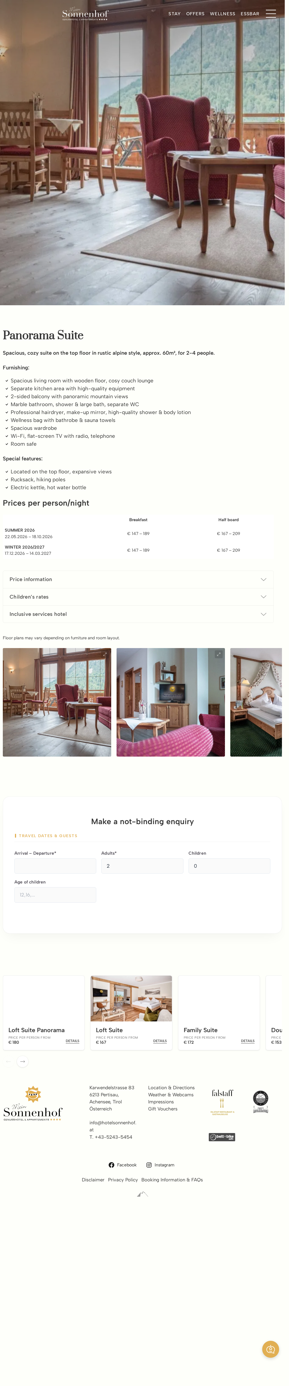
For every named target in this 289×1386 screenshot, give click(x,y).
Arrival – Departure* (35, 853)
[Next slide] (22, 1061)
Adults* (109, 853)
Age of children (30, 882)
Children (197, 853)
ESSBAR (250, 13)
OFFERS (195, 13)
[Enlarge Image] (105, 654)
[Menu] (270, 13)
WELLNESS (222, 13)
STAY (174, 13)
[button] (270, 1349)
